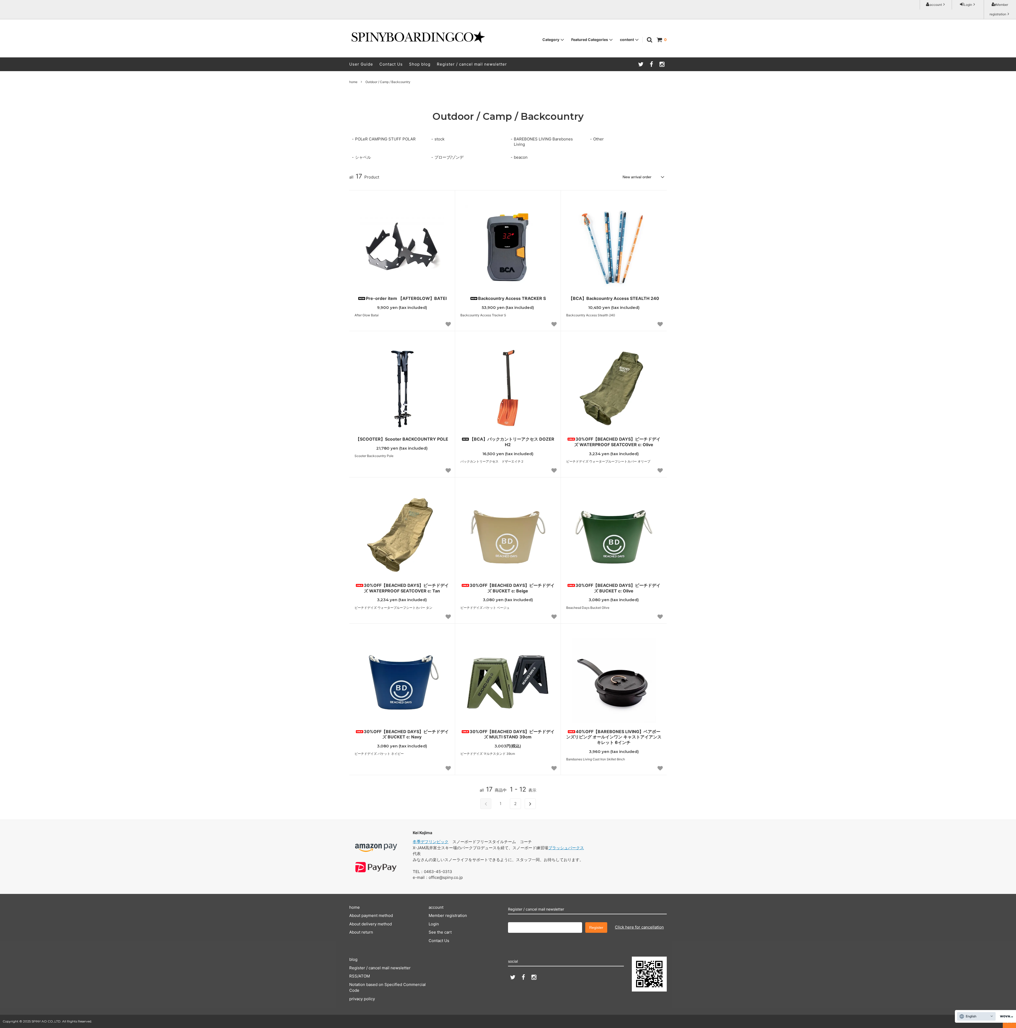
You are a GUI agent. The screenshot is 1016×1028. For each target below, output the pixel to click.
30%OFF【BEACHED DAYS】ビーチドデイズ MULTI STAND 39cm (512, 734)
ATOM (364, 976)
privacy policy (362, 998)
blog (353, 959)
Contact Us (391, 64)
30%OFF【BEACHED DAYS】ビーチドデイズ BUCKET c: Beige (512, 588)
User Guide (361, 64)
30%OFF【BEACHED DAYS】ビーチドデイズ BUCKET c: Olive (617, 588)
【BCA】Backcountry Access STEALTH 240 (614, 298)
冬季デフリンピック (430, 841)
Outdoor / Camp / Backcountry (387, 82)
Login (968, 5)
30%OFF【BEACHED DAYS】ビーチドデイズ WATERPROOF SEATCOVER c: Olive (617, 441)
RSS (353, 976)
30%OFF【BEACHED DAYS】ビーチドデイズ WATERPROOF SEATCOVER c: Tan (406, 588)
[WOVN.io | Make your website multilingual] (1005, 1016)
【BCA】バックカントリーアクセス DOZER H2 (512, 441)
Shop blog (419, 64)
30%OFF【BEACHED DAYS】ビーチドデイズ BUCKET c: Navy (406, 734)
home (353, 82)
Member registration (999, 9)
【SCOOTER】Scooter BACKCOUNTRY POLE (402, 439)
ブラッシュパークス (566, 847)
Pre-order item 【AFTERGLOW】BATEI (406, 298)
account (936, 5)
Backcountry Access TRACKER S (512, 298)
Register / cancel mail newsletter (472, 64)
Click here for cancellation (639, 927)
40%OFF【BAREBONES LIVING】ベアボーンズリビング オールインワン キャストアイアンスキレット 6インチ (613, 737)
